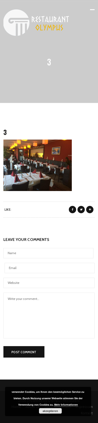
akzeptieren (50, 411)
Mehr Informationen (66, 404)
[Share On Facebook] (72, 209)
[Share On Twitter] (81, 209)
